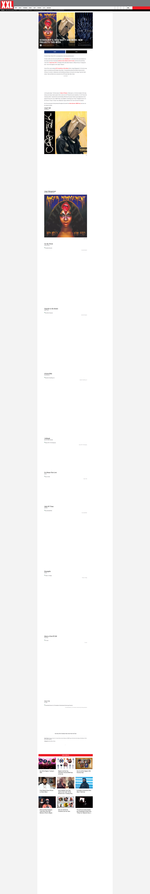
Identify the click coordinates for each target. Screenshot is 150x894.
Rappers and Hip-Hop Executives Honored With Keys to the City (74, 812)
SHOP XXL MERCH (50, 10)
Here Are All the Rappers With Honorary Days (97, 812)
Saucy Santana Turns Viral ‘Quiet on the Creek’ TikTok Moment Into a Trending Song (73, 834)
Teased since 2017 (75, 72)
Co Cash (56, 777)
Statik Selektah (91, 777)
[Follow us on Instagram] (139, 7)
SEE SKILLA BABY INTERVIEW (59, 10)
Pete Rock (74, 777)
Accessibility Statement (60, 870)
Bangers (50, 777)
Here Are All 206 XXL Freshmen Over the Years (73, 857)
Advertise (58, 869)
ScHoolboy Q (67, 70)
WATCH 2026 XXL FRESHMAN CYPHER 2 (25, 10)
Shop (35, 7)
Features (39, 7)
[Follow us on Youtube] (145, 7)
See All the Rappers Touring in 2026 (48, 811)
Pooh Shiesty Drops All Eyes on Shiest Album (49, 833)
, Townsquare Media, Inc (52, 877)
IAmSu (60, 777)
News (16, 7)
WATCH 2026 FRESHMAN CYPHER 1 (11, 10)
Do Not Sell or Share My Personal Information (64, 874)
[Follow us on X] (142, 7)
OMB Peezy (78, 109)
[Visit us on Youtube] (80, 868)
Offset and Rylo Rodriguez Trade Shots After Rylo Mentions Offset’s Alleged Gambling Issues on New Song (49, 858)
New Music (51, 779)
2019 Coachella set (59, 78)
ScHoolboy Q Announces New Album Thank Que (97, 833)
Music (20, 7)
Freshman (25, 7)
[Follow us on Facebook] (148, 7)
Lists (44, 7)
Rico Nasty (66, 78)
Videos (30, 7)
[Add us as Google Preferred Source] (136, 7)
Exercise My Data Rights (60, 873)
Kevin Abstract (72, 109)
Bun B (54, 777)
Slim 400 (86, 777)
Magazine (49, 7)
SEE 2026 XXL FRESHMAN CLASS (39, 10)
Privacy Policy (58, 871)
